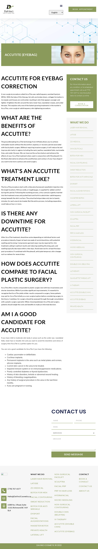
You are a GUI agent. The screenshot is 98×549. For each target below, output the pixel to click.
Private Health (76, 306)
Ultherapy (74, 271)
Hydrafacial (75, 240)
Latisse (73, 135)
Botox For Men (76, 156)
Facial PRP (74, 226)
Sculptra (74, 219)
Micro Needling (77, 247)
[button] (61, 6)
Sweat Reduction (78, 170)
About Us (84, 491)
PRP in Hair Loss (77, 233)
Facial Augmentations (80, 191)
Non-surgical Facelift (80, 212)
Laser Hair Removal (78, 128)
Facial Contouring (78, 163)
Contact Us (85, 486)
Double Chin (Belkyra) (80, 264)
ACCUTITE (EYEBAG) (78, 299)
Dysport (73, 184)
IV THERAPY (60, 519)
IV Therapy (74, 285)
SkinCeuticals (76, 149)
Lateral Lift (75, 205)
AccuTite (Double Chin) (80, 292)
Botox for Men (39, 492)
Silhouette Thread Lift (80, 278)
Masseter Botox (77, 198)
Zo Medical (75, 142)
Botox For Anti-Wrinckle (81, 177)
